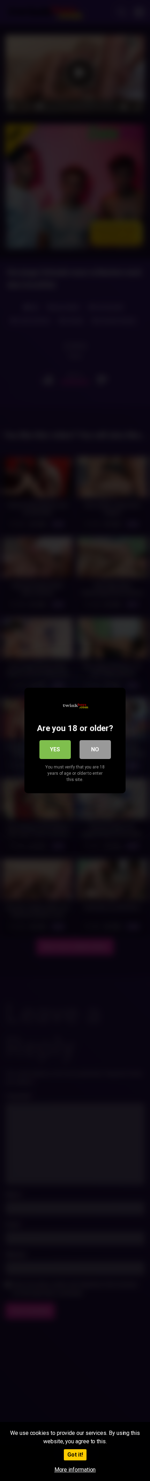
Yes (55, 749)
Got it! (75, 1454)
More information (75, 1469)
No (95, 749)
